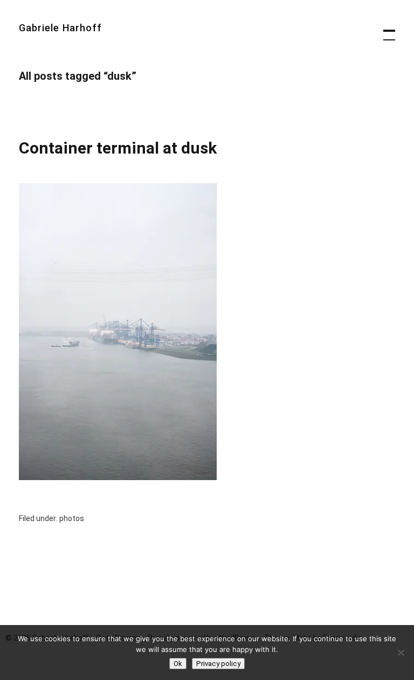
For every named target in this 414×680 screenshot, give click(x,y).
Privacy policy (218, 664)
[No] (400, 652)
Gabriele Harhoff (60, 27)
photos (71, 518)
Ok (178, 664)
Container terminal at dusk (118, 147)
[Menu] (384, 29)
